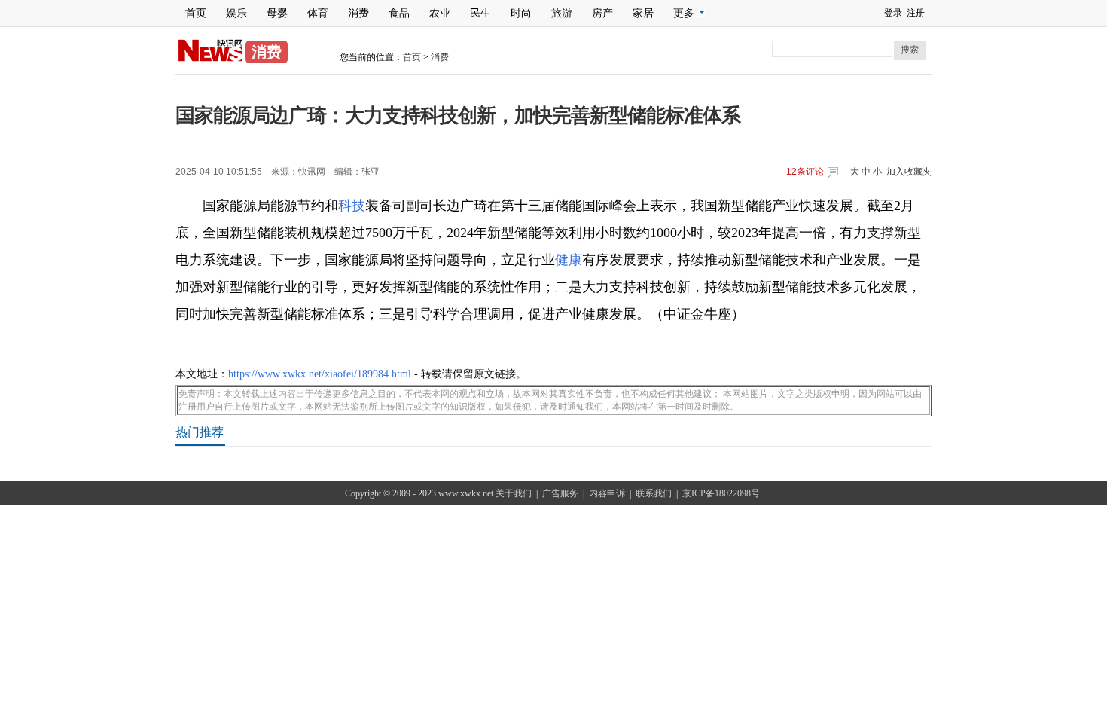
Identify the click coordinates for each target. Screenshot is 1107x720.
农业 (439, 13)
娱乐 (236, 13)
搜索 (910, 49)
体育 (317, 13)
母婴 (277, 13)
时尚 (521, 13)
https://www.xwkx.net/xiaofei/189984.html (319, 374)
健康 (568, 259)
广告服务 (560, 493)
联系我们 (654, 493)
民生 (480, 13)
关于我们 (514, 493)
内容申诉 (607, 493)
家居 (643, 13)
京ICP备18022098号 (721, 493)
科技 (351, 205)
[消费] (210, 58)
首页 (195, 13)
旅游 (561, 13)
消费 (358, 13)
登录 (893, 13)
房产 (602, 13)
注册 (916, 13)
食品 (399, 13)
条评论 (805, 171)
